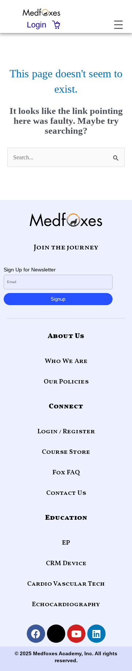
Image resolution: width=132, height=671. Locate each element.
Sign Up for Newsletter (30, 270)
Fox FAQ (66, 472)
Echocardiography (66, 604)
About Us (66, 336)
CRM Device (66, 563)
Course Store (66, 452)
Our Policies (66, 381)
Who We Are (66, 361)
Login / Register (66, 431)
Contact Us (66, 493)
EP (66, 543)
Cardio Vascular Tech (66, 584)
